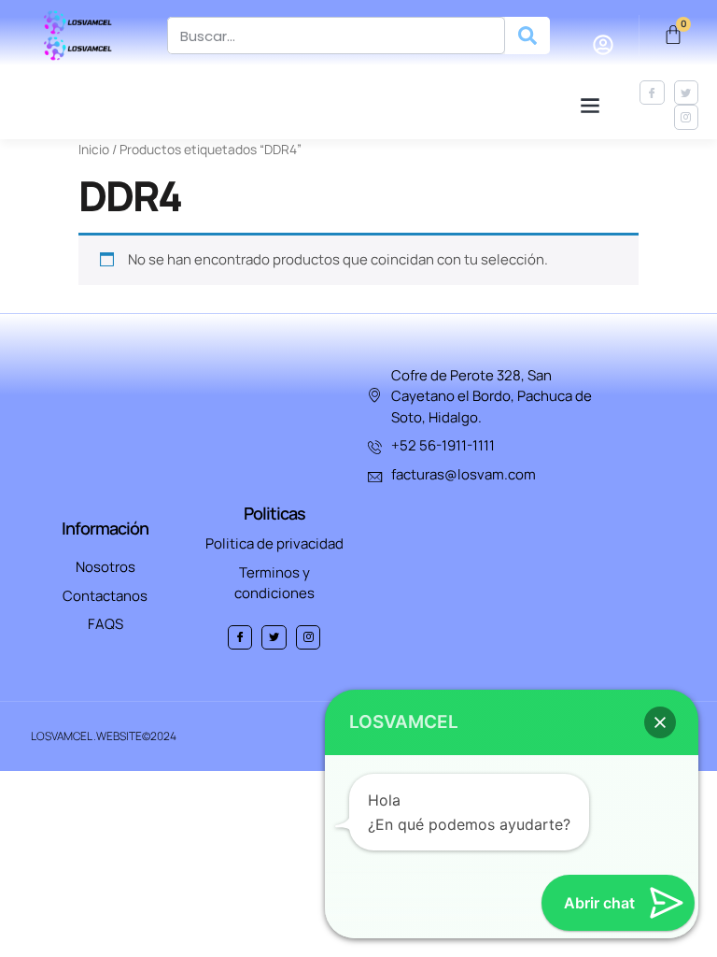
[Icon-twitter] (686, 92)
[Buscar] (527, 35)
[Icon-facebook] (652, 92)
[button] (589, 105)
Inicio (93, 149)
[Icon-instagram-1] (686, 117)
